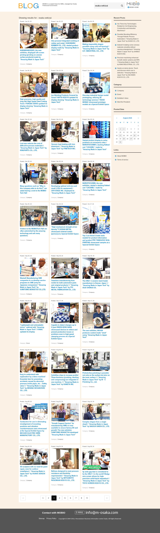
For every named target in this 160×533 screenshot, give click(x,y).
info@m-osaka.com (102, 513)
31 (120, 142)
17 (120, 135)
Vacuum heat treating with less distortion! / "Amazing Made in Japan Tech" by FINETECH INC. (63, 146)
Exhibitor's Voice (122, 98)
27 (131, 138)
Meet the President (123, 102)
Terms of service (122, 160)
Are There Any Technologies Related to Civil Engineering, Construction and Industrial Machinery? (127, 27)
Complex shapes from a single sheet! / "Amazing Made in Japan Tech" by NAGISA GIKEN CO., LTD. (96, 424)
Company (29, 64)
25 (124, 138)
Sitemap (41, 518)
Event (28, 343)
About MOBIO (121, 156)
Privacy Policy (51, 518)
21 (134, 135)
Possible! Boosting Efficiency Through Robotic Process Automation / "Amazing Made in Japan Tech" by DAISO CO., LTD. (128, 37)
